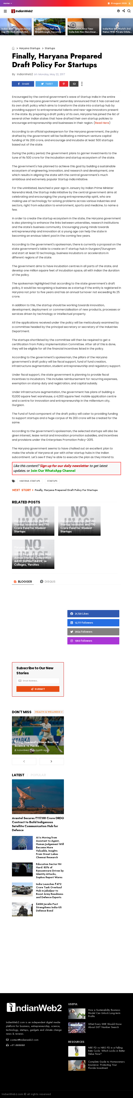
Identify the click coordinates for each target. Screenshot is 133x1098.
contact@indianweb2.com (23, 1040)
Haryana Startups (29, 48)
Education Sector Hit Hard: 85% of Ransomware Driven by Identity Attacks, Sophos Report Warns (50, 870)
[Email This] (73, 84)
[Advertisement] (38, 626)
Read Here (102, 123)
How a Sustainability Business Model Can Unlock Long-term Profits (104, 1013)
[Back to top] (124, 1090)
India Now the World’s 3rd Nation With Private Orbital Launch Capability (117, 32)
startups (50, 48)
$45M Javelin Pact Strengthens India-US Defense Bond (49, 907)
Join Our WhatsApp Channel (53, 471)
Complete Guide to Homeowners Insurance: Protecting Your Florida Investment (106, 1065)
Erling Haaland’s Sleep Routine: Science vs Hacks (37, 744)
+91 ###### (17, 1045)
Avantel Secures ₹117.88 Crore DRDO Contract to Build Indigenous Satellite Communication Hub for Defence (38, 824)
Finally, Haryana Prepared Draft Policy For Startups (66, 490)
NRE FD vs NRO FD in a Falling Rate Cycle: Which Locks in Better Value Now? (106, 1051)
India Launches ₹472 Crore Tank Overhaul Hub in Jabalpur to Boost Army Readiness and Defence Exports (49, 890)
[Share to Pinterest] (63, 84)
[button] (7, 3)
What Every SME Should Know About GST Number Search (105, 1025)
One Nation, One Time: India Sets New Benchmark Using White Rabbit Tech (83, 32)
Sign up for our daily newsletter (64, 466)
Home (6, 3)
